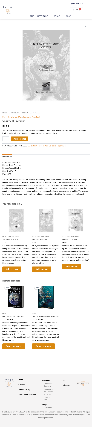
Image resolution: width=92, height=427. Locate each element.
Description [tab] (7, 157)
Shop (65, 380)
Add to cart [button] (12, 269)
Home (4, 113)
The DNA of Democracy (48, 385)
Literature (12, 113)
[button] (85, 26)
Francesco (48, 408)
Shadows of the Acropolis (48, 390)
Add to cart (20, 139)
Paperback (21, 113)
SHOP (68, 16)
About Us (66, 385)
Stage (44, 404)
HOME (31, 16)
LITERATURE (42, 16)
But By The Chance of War (48, 397)
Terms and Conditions (27, 395)
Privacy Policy (24, 390)
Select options (14, 346)
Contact (21, 385)
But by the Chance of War (12, 117)
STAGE (57, 16)
